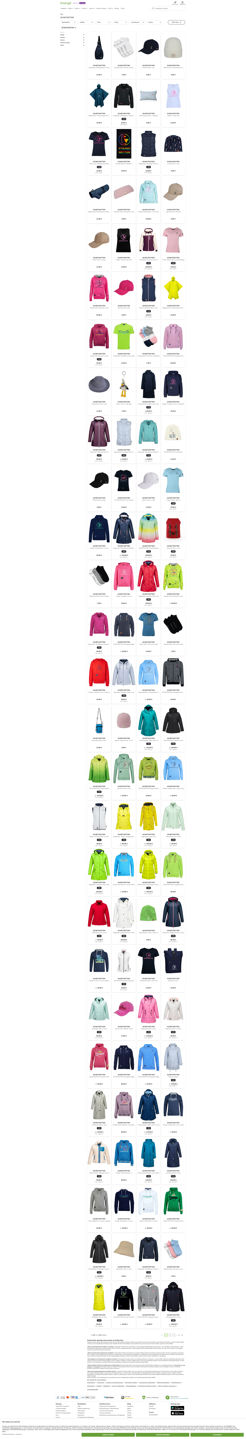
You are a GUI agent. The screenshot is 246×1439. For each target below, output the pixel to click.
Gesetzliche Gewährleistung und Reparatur (112, 1415)
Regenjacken (91, 1386)
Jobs (57, 1415)
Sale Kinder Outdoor (131, 1382)
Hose (108, 1360)
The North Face (178, 1365)
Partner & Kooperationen (63, 1413)
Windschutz (100, 1382)
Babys (129, 1408)
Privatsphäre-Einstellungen (86, 1417)
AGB (79, 1406)
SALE (62, 45)
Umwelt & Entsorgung (106, 1411)
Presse (58, 1417)
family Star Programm (62, 1406)
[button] (182, 3)
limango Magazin (61, 1411)
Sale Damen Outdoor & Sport (147, 1386)
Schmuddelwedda (92, 1389)
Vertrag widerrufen (105, 1413)
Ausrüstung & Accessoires (147, 1382)
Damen (62, 37)
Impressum (81, 1415)
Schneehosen (91, 1382)
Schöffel (98, 1386)
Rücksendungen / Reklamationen (109, 1408)
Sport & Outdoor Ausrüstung (167, 1386)
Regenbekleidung (131, 1386)
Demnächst (152, 1408)
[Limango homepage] (66, 3)
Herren (62, 40)
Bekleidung (106, 1386)
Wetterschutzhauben (163, 1382)
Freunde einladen (61, 1408)
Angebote (130, 1406)
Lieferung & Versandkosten (107, 1406)
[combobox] (168, 8)
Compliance (81, 1413)
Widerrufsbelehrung (84, 1408)
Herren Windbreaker (118, 1386)
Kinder (62, 35)
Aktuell (151, 1406)
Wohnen (129, 1417)
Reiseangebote (153, 1415)
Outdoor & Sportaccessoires (114, 1382)
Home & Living (64, 43)
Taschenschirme (176, 1382)
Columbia (96, 1366)
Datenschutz (81, 1411)
